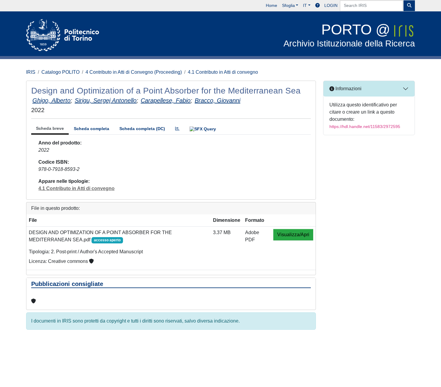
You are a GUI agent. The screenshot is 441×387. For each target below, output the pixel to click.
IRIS (30, 72)
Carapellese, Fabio (165, 100)
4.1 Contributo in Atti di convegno (223, 72)
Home (271, 5)
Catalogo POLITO (60, 72)
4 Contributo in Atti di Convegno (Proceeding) (134, 72)
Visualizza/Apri (293, 234)
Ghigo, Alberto (51, 100)
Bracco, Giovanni (217, 100)
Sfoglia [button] (288, 5)
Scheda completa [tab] (91, 128)
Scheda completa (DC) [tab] (142, 128)
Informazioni (348, 88)
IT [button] (305, 5)
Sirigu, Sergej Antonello (105, 100)
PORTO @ (349, 35)
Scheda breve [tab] (50, 128)
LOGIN (331, 5)
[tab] (177, 129)
